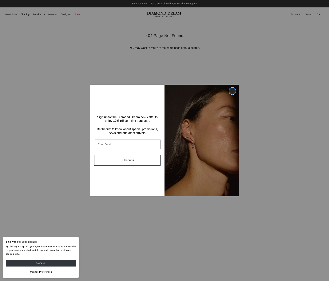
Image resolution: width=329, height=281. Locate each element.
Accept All (41, 263)
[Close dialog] (232, 91)
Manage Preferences (41, 272)
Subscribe (127, 160)
